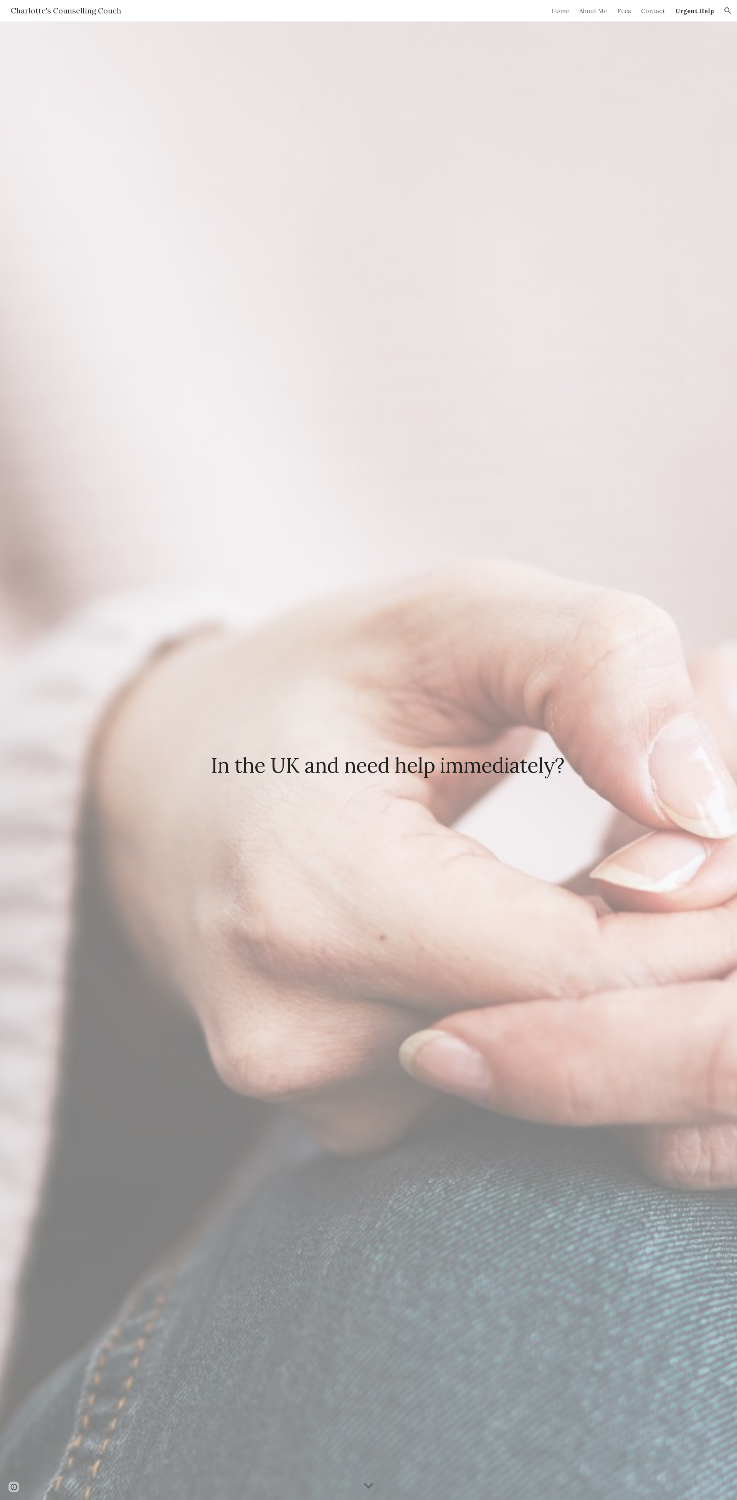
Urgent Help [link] (694, 11)
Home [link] (560, 11)
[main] (387, 760)
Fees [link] (624, 11)
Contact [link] (653, 11)
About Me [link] (593, 11)
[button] (728, 11)
